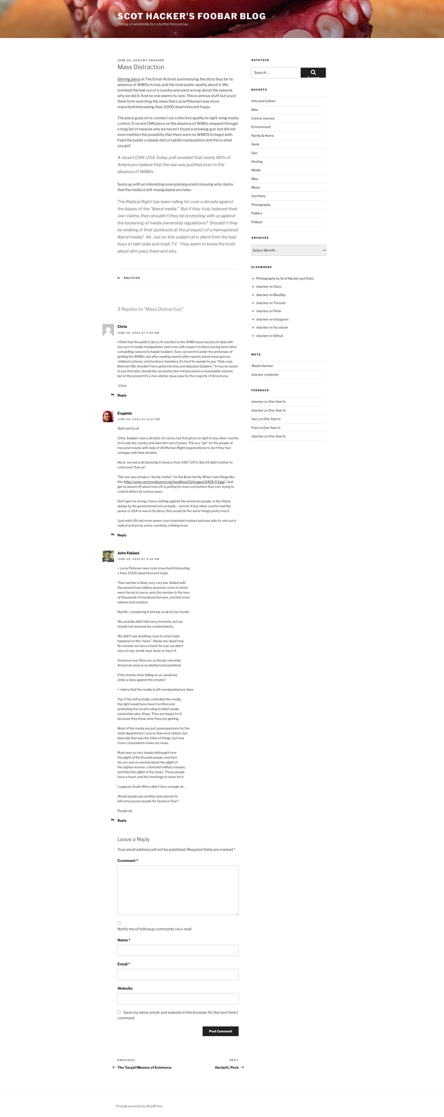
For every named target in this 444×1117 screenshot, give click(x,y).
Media (256, 170)
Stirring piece (128, 79)
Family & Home (262, 135)
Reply (121, 395)
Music (255, 187)
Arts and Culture (263, 101)
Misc (255, 179)
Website (125, 988)
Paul (254, 428)
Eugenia (124, 413)
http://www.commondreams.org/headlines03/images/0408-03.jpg (174, 482)
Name (123, 940)
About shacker (262, 366)
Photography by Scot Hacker (277, 278)
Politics (132, 278)
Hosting (257, 161)
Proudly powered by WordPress (139, 1106)
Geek (255, 144)
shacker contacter (265, 374)
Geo (254, 153)
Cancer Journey (262, 118)
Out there (258, 196)
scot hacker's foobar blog (191, 16)
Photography (261, 205)
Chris (122, 326)
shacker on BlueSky (271, 295)
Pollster (256, 222)
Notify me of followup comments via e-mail (154, 929)
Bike (254, 110)
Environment (261, 127)
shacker (156, 60)
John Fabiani (128, 553)
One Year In (277, 401)
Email (123, 964)
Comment (127, 860)
